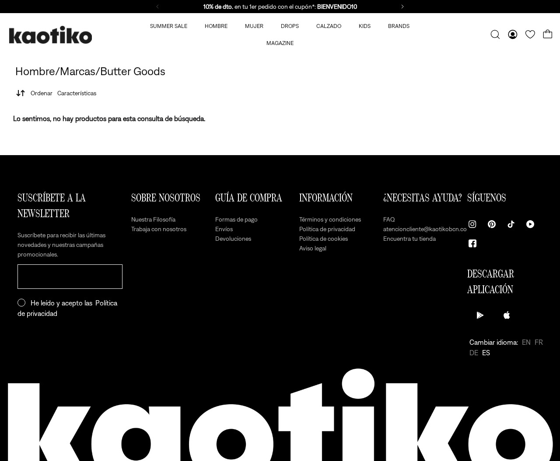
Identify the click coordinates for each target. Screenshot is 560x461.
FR (539, 342)
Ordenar (63, 93)
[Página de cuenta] (513, 34)
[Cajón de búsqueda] (495, 34)
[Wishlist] (530, 34)
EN (526, 342)
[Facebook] (472, 243)
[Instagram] (472, 224)
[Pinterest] (491, 224)
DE (473, 353)
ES (486, 353)
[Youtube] (530, 224)
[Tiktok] (511, 224)
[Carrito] (547, 34)
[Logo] (50, 35)
